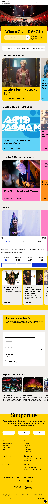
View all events (35, 37)
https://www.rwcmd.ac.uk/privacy (24, 326)
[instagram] (24, 481)
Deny (9, 265)
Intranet (4, 449)
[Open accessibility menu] (45, 501)
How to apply (27, 445)
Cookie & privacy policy (8, 477)
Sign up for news (28, 451)
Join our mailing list (7, 464)
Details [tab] (24, 241)
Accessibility (18, 477)
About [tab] (39, 241)
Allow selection (24, 265)
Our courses (27, 443)
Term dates (5, 445)
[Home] (5, 2)
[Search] (28, 37)
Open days (27, 447)
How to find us (6, 458)
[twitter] (19, 481)
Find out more (10, 421)
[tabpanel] (24, 287)
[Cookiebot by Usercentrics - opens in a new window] (41, 238)
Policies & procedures (28, 477)
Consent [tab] (8, 241)
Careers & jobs (6, 460)
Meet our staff (27, 449)
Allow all (39, 265)
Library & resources (7, 443)
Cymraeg (38, 2)
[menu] (45, 2)
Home (5, 7)
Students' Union (6, 447)
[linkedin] (28, 481)
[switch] (18, 260)
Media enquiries (6, 462)
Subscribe (9, 361)
